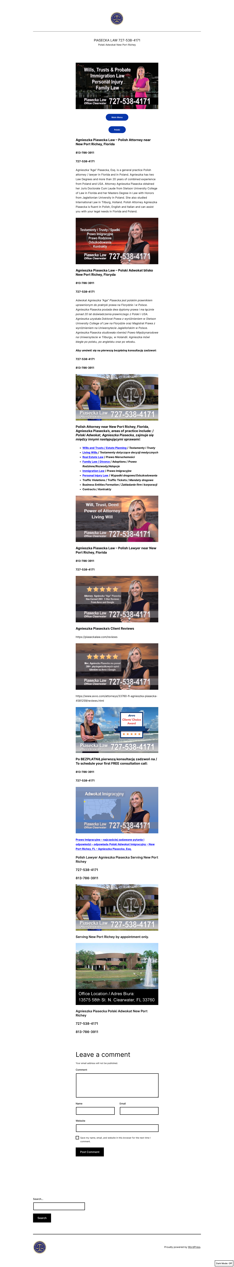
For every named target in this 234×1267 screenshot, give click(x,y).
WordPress (194, 1247)
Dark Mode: (222, 1263)
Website (80, 1120)
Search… (38, 1199)
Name (79, 1103)
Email (123, 1103)
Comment (81, 1069)
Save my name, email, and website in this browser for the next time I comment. (115, 1139)
